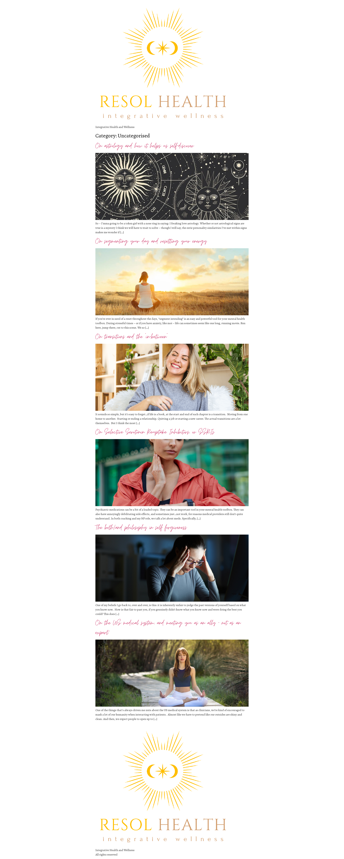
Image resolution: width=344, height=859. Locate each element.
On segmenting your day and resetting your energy (151, 241)
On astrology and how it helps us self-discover (144, 146)
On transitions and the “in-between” (131, 337)
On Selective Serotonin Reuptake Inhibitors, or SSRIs (154, 432)
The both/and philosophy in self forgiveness (141, 527)
